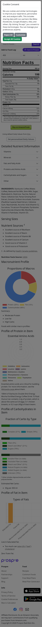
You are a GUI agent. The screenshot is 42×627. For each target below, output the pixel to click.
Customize (20, 35)
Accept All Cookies (12, 39)
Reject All (8, 35)
